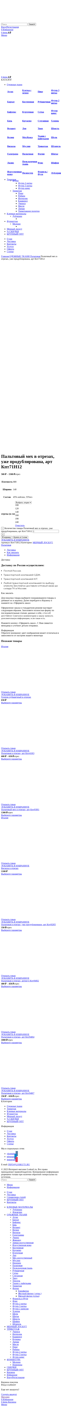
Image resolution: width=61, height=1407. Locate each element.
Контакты (11, 1136)
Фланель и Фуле (20, 1298)
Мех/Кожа (27, 137)
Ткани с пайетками (43, 137)
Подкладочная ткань (22, 1268)
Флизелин (17, 1212)
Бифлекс (11, 112)
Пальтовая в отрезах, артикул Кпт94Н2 (20, 981)
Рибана (21, 196)
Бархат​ (11, 102)
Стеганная (43, 121)
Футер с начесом (20, 1309)
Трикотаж (43, 146)
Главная (5, 256)
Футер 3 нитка (55, 91)
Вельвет (11, 128)
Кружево (26, 121)
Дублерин (56, 173)
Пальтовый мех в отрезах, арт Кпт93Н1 (20, 809)
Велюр (10, 137)
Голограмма (18, 1235)
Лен (24, 128)
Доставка (11, 1133)
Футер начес (54, 111)
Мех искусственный (22, 1258)
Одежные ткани (14, 1106)
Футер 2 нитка (55, 101)
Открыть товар (8, 692)
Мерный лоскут (14, 1116)
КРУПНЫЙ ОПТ (15, 1121)
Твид (40, 128)
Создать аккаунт (9, 1394)
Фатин (15, 1288)
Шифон (55, 163)
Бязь (9, 121)
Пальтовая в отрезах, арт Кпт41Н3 (17, 753)
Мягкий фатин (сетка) (28, 1296)
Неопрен (16, 1263)
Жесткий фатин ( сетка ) (29, 1293)
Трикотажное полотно (29, 211)
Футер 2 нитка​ (25, 183)
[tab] (33, 550)
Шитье (54, 154)
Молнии (16, 224)
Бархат (15, 1220)
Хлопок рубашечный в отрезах (16, 697)
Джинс (10, 163)
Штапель (56, 146)
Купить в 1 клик (20, 537)
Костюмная (28, 102)
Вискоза (11, 146)
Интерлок (23, 198)
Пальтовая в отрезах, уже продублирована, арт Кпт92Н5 (28, 924)
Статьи (10, 1144)
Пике (40, 91)
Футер (15, 180)
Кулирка (16, 1339)
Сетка (41, 112)
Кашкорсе (23, 201)
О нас (9, 1131)
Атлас (10, 91)
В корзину (6, 537)
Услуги (10, 1138)
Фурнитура (12, 1114)
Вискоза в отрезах (9, 868)
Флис (40, 163)
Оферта (10, 1141)
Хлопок (55, 121)
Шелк (54, 137)
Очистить (20, 525)
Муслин (26, 146)
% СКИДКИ (13, 1119)
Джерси (22, 203)
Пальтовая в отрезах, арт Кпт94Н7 (17, 1093)
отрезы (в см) (8, 514)
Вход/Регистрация (15, 1377)
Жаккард (16, 1240)
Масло (21, 206)
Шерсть (55, 128)
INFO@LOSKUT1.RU (19, 1164)
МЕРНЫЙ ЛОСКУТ (42, 542)
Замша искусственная (22, 1242)
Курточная (28, 112)
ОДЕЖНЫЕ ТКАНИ (19, 256)
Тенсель (16, 1281)
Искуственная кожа (21, 1245)
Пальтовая (27, 154)
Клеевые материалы (16, 1111)
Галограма (12, 154)
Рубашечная (44, 102)
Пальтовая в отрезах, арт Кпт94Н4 (17, 1037)
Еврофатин (23, 1291)
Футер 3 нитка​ (25, 185)
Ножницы (17, 1364)
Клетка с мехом (26, 91)
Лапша (21, 208)
